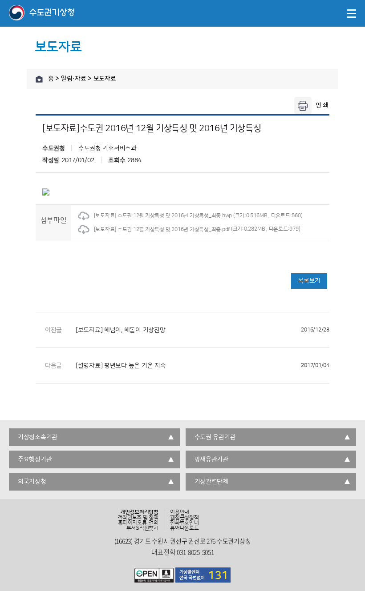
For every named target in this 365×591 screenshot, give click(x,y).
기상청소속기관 (37, 437)
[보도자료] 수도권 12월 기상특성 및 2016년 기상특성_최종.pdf (162, 229)
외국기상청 (32, 481)
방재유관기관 (211, 459)
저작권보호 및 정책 (138, 517)
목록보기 (309, 280)
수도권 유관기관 (215, 437)
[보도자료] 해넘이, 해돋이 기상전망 (202, 330)
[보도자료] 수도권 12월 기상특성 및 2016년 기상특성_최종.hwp (163, 216)
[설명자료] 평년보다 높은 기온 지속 (202, 365)
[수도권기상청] (41, 13)
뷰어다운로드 (184, 528)
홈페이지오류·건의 (138, 523)
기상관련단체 (211, 481)
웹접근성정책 (184, 517)
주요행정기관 (35, 459)
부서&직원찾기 (142, 528)
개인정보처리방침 (139, 512)
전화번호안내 (184, 523)
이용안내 (179, 512)
